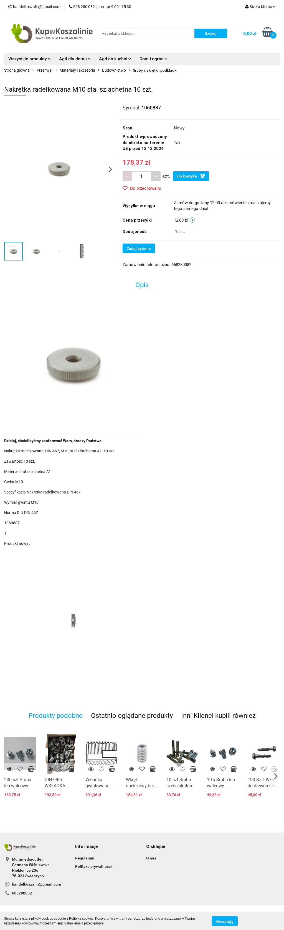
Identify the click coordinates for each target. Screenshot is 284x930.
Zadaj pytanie (139, 248)
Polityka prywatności (93, 866)
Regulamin (84, 858)
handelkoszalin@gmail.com (36, 884)
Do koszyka (187, 176)
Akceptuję (225, 921)
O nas (151, 858)
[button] (86, 846)
